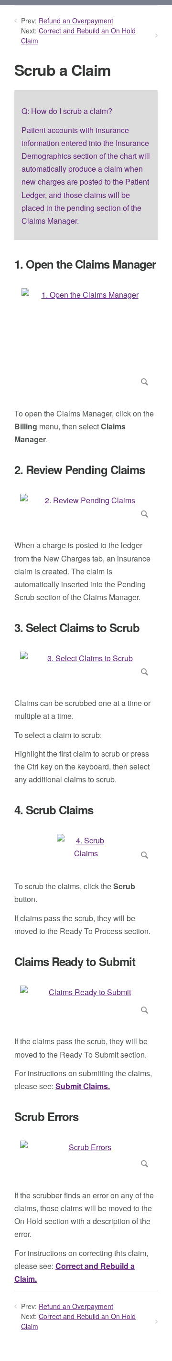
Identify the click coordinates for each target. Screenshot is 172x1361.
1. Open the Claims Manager (85, 264)
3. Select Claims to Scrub (77, 627)
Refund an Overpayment (76, 20)
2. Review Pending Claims (79, 470)
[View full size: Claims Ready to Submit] (86, 1002)
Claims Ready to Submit (74, 961)
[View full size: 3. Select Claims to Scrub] (86, 665)
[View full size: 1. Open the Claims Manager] (86, 339)
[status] (86, 165)
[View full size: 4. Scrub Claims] (86, 848)
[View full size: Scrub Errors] (86, 1156)
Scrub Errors (46, 1116)
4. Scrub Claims (53, 810)
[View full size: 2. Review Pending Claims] (86, 507)
